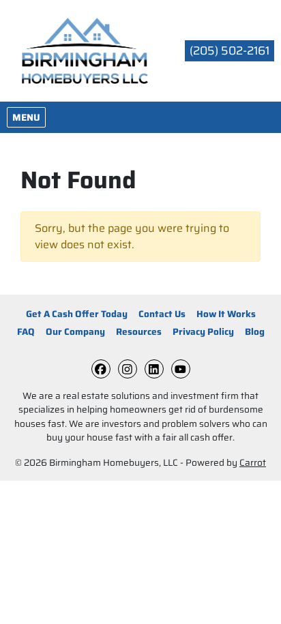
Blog (255, 332)
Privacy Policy (203, 332)
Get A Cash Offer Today (77, 314)
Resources (139, 332)
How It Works (226, 314)
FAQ (26, 332)
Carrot (252, 463)
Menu (29, 117)
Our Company (75, 332)
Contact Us (162, 314)
